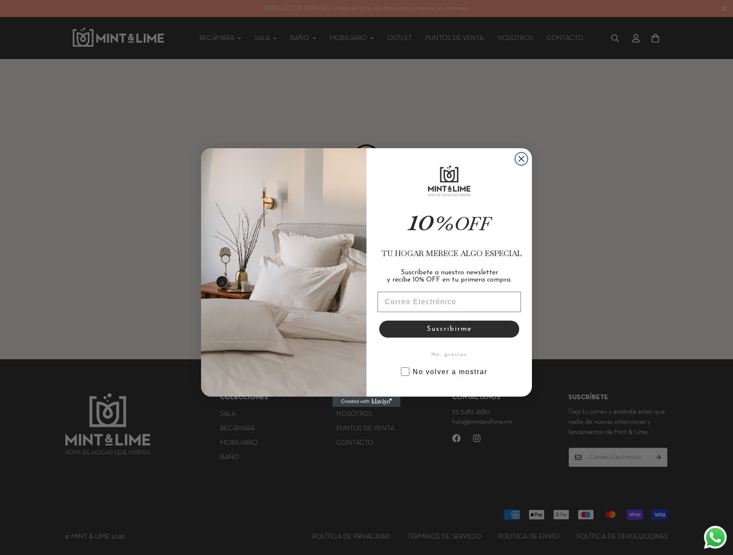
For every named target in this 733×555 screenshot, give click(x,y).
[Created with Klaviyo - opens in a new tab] (366, 402)
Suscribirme (449, 329)
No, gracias (449, 354)
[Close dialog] (521, 158)
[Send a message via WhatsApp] (715, 537)
